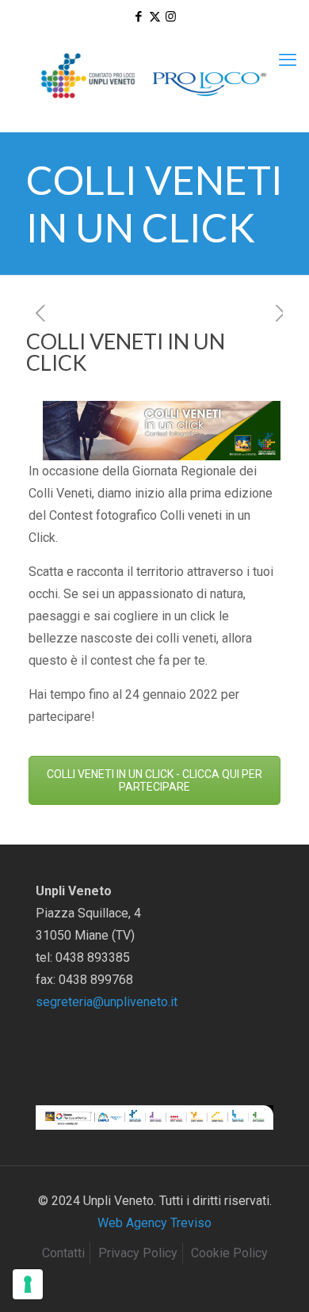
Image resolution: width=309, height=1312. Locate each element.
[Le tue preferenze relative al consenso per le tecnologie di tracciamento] (28, 1284)
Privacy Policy (137, 1253)
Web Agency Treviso (154, 1222)
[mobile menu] (287, 60)
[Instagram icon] (171, 17)
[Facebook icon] (139, 17)
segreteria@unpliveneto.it (106, 1001)
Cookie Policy (229, 1253)
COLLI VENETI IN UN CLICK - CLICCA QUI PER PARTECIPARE (154, 780)
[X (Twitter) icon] (155, 17)
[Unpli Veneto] (154, 76)
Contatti (63, 1253)
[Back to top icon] (276, 1279)
